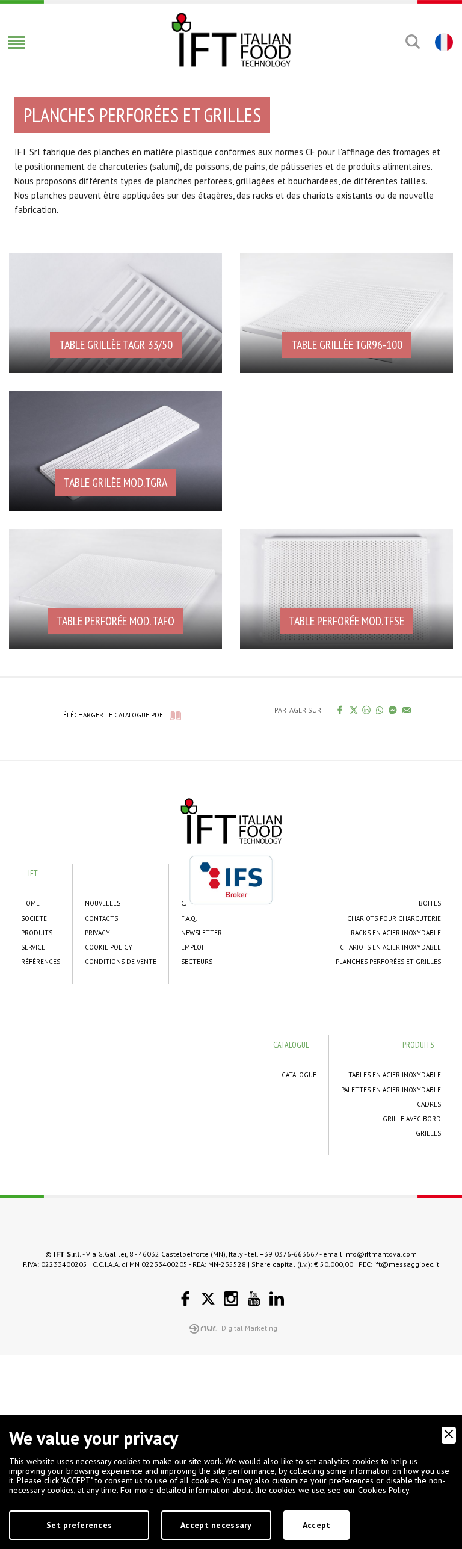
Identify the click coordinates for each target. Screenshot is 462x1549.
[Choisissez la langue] (442, 41)
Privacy (97, 933)
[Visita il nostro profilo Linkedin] (276, 1298)
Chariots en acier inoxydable (390, 947)
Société (34, 918)
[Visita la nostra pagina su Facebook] (185, 1298)
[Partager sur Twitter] (353, 710)
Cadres (429, 1104)
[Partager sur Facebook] (340, 709)
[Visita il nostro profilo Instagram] (231, 1298)
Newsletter (201, 933)
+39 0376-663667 (289, 1253)
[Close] (449, 1435)
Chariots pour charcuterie (394, 918)
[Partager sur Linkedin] (367, 709)
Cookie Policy (108, 947)
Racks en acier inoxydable (396, 933)
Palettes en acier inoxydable (391, 1090)
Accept (317, 1525)
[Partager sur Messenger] (393, 709)
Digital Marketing (249, 1327)
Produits (36, 933)
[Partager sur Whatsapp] (380, 709)
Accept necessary (215, 1525)
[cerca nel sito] (412, 41)
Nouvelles (102, 903)
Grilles (428, 1133)
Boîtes (430, 903)
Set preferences (79, 1525)
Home (30, 903)
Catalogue (299, 1075)
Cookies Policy (383, 1490)
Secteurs (196, 961)
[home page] (231, 39)
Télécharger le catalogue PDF (111, 715)
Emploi (192, 947)
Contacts (101, 918)
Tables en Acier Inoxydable (394, 1075)
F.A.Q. (189, 918)
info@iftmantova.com (380, 1253)
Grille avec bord (412, 1119)
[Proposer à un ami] (407, 709)
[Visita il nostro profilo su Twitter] (208, 1298)
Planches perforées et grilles (388, 961)
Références (40, 961)
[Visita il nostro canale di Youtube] (254, 1298)
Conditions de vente (120, 961)
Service (33, 947)
